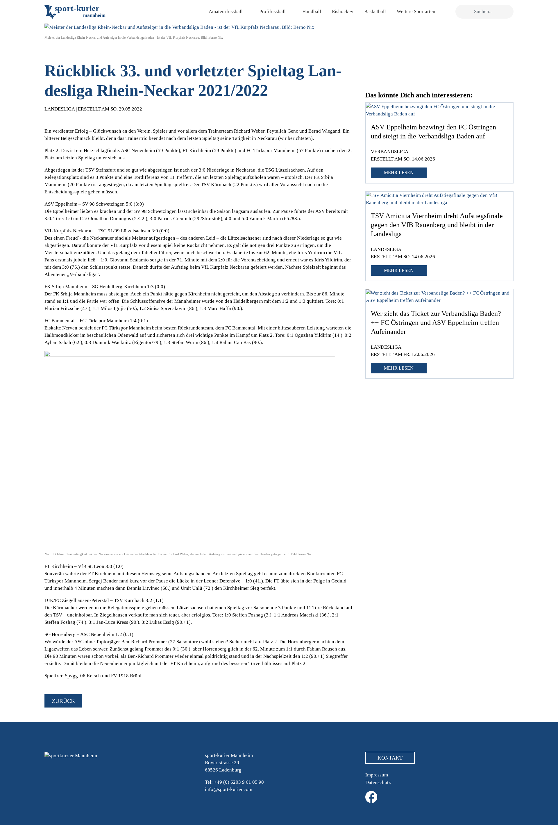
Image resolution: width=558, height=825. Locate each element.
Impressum (376, 775)
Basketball (375, 11)
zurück (63, 701)
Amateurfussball (226, 11)
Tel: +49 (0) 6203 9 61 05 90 (234, 782)
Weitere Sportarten (416, 11)
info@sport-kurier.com (228, 789)
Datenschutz (378, 782)
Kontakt (390, 758)
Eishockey (342, 11)
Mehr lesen (399, 172)
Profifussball (272, 11)
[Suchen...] (462, 12)
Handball (311, 11)
